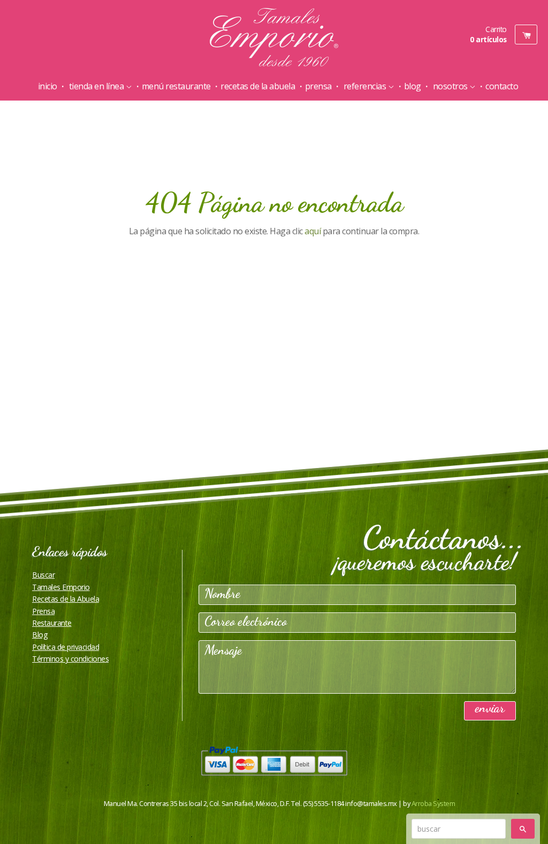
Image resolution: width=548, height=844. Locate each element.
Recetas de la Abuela (65, 599)
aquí (313, 231)
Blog (412, 86)
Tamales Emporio (61, 587)
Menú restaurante (176, 86)
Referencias (364, 86)
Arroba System (433, 803)
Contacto (501, 86)
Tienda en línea (96, 86)
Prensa (318, 86)
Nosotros (450, 86)
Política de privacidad (65, 647)
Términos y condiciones (70, 659)
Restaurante (52, 623)
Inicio (47, 86)
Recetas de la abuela (257, 86)
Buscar (43, 575)
